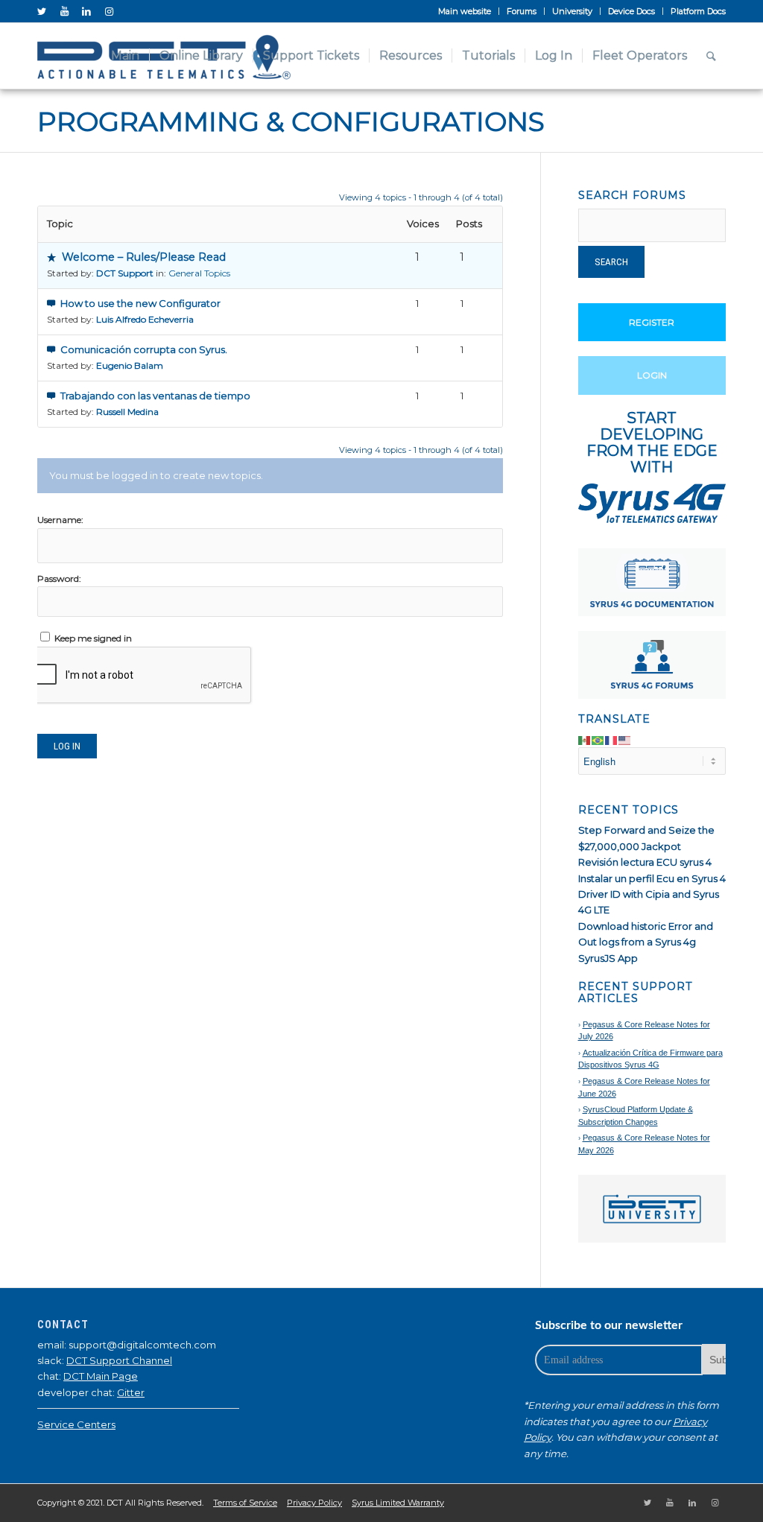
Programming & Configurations (291, 121)
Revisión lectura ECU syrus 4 (645, 862)
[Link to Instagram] (109, 11)
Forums (521, 11)
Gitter (131, 1392)
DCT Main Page (100, 1376)
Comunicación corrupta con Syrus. (143, 349)
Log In (67, 746)
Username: (60, 519)
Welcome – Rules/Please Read (144, 257)
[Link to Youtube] (64, 11)
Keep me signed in (93, 638)
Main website (464, 11)
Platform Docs (698, 11)
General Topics (199, 273)
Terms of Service (245, 1502)
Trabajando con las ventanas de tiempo (155, 396)
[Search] (711, 56)
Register (651, 322)
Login (652, 375)
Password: (59, 578)
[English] (625, 739)
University (572, 11)
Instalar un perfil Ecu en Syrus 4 (652, 878)
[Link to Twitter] (42, 11)
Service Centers (76, 1424)
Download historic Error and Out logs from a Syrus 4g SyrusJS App (645, 942)
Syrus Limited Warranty (398, 1502)
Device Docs (631, 11)
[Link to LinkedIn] (86, 11)
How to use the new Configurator (140, 303)
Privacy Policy (314, 1502)
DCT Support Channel (119, 1360)
